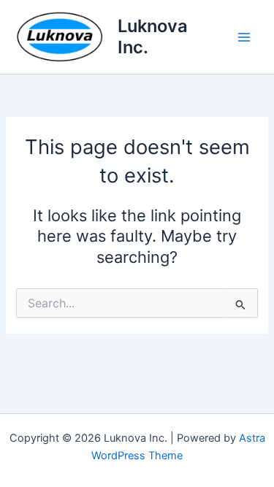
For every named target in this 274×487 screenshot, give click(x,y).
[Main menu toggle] (244, 37)
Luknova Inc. (153, 36)
